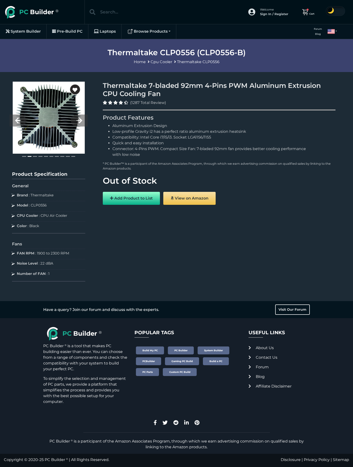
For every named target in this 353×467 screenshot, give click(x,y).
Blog (318, 34)
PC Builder (55, 459)
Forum (318, 28)
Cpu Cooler (161, 62)
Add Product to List (133, 198)
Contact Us (266, 357)
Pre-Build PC (69, 31)
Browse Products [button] (150, 31)
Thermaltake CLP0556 (198, 62)
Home (140, 62)
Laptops (107, 31)
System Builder (25, 31)
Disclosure (291, 459)
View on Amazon (191, 198)
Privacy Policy (317, 459)
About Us (264, 348)
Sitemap (341, 459)
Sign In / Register (274, 14)
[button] (330, 31)
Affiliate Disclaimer (273, 386)
